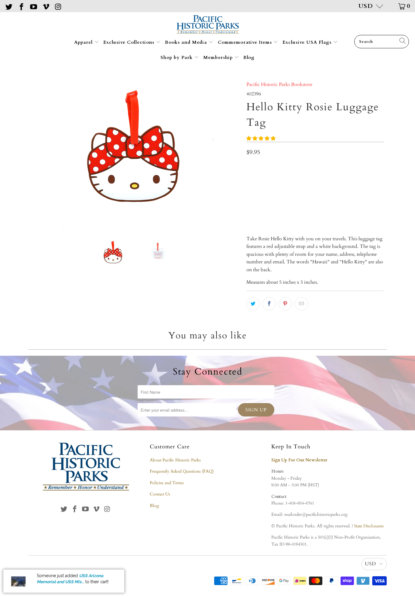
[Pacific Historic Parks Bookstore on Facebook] (21, 6)
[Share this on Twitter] (253, 303)
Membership (218, 57)
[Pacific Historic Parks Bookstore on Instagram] (58, 6)
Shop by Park (177, 57)
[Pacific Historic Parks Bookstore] (208, 25)
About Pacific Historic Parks (175, 460)
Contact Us (160, 494)
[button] (261, 138)
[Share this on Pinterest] (285, 303)
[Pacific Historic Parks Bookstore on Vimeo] (45, 6)
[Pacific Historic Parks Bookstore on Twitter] (8, 6)
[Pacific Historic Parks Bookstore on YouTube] (33, 6)
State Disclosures (369, 526)
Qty (250, 167)
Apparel (84, 42)
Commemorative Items (245, 42)
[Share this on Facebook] (269, 303)
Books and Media (186, 42)
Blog (249, 57)
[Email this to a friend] (301, 303)
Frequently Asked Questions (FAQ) (182, 471)
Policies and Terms (167, 483)
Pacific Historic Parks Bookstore (279, 84)
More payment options (348, 211)
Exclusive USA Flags (308, 42)
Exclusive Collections (129, 42)
